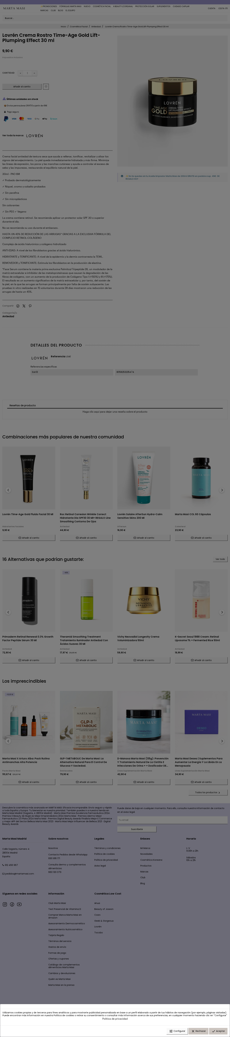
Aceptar (218, 1031)
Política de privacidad (115, 1018)
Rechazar (198, 1031)
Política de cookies (64, 1015)
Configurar (177, 1031)
